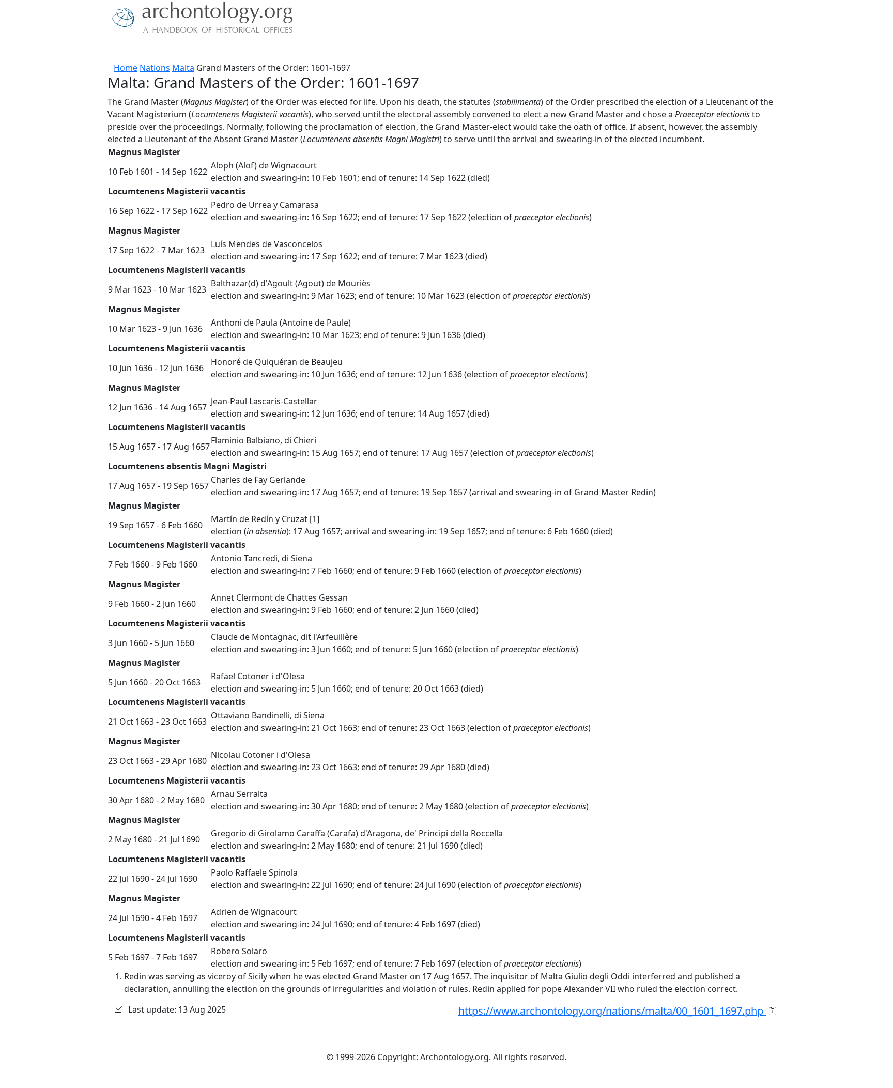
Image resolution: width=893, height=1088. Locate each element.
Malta (183, 67)
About (142, 49)
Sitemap (318, 49)
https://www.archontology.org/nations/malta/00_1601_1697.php (612, 1011)
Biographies (270, 49)
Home (125, 67)
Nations (155, 67)
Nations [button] (177, 49)
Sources (223, 49)
